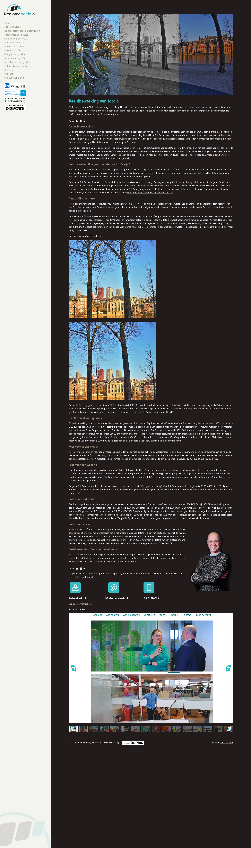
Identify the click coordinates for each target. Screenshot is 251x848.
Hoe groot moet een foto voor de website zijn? (150, 192)
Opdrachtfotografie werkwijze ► (22, 30)
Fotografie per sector (16, 34)
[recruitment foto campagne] (145, 729)
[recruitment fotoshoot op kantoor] (104, 729)
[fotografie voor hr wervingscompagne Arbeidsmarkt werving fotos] (83, 729)
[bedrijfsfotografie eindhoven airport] (197, 729)
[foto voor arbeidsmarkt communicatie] (187, 729)
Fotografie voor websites (18, 66)
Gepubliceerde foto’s (16, 38)
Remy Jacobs (226, 742)
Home (7, 23)
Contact (8, 73)
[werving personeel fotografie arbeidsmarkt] (176, 729)
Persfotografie (12, 50)
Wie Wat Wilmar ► (14, 77)
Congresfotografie (14, 54)
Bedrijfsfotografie (14, 42)
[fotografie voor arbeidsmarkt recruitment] (93, 729)
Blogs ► (9, 70)
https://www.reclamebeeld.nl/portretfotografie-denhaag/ (133, 486)
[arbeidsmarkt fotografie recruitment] (156, 729)
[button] (73, 668)
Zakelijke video (12, 26)
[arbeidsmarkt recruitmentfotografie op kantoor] (114, 729)
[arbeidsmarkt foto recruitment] (125, 729)
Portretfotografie (14, 46)
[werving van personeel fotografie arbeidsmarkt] (166, 729)
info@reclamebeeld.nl (116, 598)
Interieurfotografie (15, 58)
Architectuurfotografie (17, 62)
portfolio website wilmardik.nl (94, 476)
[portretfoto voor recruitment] (135, 729)
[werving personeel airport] (208, 729)
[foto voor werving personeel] (218, 729)
